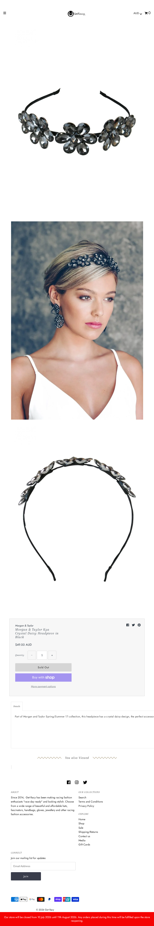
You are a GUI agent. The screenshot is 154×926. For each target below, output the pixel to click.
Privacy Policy (86, 806)
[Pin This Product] (139, 625)
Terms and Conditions (91, 801)
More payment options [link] (43, 686)
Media (82, 840)
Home (82, 819)
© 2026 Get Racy (45, 910)
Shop (81, 823)
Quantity (19, 655)
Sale (81, 828)
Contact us (84, 836)
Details (16, 706)
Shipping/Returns (88, 832)
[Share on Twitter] (134, 625)
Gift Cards (84, 844)
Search (82, 797)
